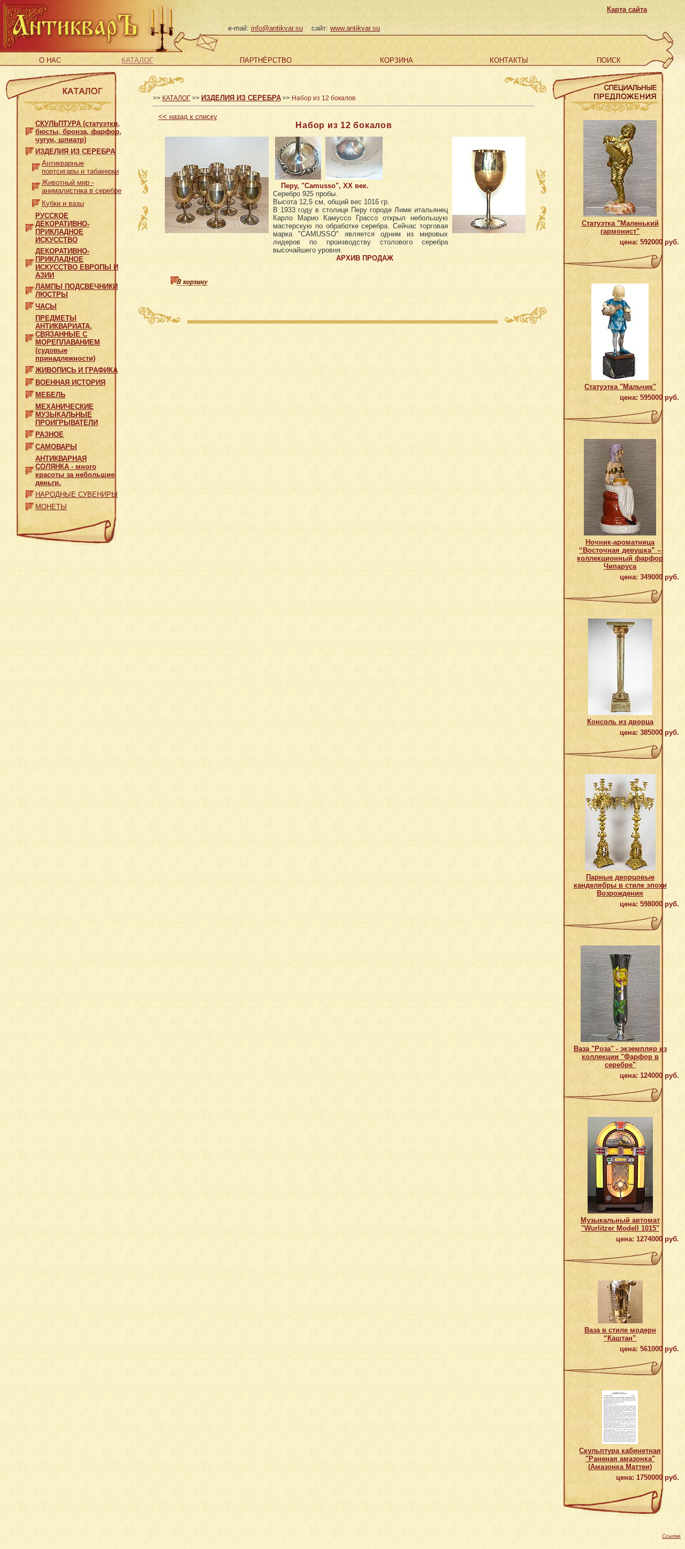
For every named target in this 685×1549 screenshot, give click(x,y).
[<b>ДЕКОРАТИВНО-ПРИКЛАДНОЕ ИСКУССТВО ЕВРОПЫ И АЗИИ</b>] (30, 261)
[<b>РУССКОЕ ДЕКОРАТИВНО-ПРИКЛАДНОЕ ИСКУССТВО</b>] (30, 225)
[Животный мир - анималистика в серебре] (36, 184)
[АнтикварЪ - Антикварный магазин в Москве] (70, 47)
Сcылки (671, 1536)
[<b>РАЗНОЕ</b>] (30, 432)
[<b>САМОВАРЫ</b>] (30, 445)
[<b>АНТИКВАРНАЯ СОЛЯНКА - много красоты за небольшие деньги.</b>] (30, 468)
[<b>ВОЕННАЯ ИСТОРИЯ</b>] (30, 380)
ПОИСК (609, 60)
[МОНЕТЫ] (30, 505)
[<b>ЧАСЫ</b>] (30, 304)
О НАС (50, 60)
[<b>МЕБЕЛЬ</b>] (30, 393)
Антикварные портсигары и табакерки (80, 167)
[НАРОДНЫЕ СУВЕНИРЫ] (30, 492)
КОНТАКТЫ (509, 60)
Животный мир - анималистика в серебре (81, 186)
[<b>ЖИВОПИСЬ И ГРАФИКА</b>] (30, 368)
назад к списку (187, 117)
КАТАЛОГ (137, 60)
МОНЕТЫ (51, 507)
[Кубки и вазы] (36, 201)
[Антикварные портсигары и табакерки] (36, 165)
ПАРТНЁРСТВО (266, 60)
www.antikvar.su (355, 28)
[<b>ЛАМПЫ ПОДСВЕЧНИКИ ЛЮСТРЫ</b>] (30, 288)
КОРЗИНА (396, 60)
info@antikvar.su (277, 28)
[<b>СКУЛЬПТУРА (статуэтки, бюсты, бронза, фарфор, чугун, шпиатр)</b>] (30, 129)
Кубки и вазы (63, 203)
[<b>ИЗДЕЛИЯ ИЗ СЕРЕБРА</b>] (30, 149)
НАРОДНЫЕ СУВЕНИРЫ (76, 494)
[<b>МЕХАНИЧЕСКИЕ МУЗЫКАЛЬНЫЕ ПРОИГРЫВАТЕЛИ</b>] (30, 412)
